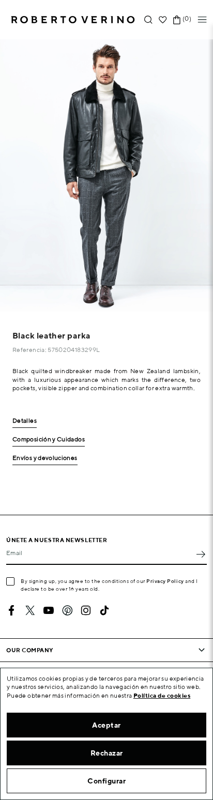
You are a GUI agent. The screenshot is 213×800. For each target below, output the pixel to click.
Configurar (106, 781)
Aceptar (106, 725)
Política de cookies (162, 695)
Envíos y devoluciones (45, 458)
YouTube (48, 610)
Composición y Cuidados (48, 439)
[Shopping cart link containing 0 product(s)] (176, 20)
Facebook (11, 610)
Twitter (30, 610)
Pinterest (67, 610)
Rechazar (106, 753)
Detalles (24, 421)
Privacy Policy (165, 581)
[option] (106, 175)
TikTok (104, 610)
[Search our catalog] (148, 20)
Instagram (86, 610)
